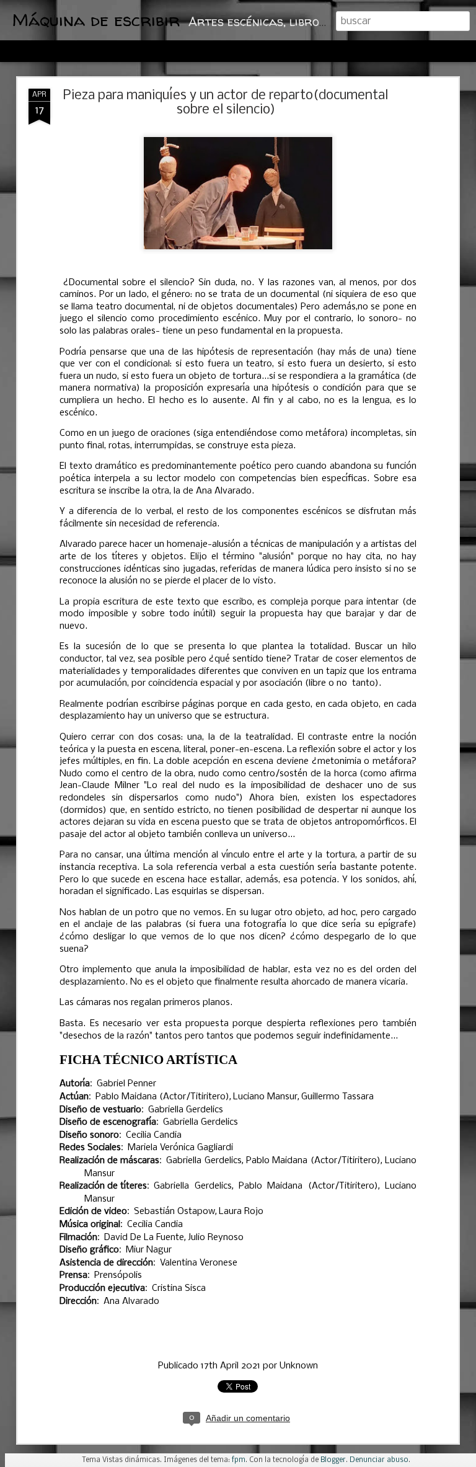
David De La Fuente (144, 1238)
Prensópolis (118, 1275)
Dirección (78, 1301)
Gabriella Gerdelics (185, 1110)
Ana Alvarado (131, 1301)
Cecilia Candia (154, 1135)
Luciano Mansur (265, 1097)
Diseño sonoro (89, 1135)
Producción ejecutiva (102, 1288)
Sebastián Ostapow (174, 1212)
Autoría (75, 1084)
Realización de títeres (103, 1186)
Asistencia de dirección (106, 1263)
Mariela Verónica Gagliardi (180, 1148)
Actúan (74, 1097)
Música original (90, 1225)
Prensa (73, 1275)
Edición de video (93, 1212)
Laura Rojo (241, 1212)
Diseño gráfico (89, 1250)
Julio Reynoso (216, 1238)
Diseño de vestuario (100, 1110)
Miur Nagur (149, 1250)
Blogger (333, 1460)
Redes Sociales (90, 1148)
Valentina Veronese (198, 1263)
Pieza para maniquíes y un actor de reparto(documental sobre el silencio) (225, 103)
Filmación (78, 1238)
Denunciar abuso (379, 1460)
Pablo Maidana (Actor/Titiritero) (162, 1097)
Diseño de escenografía (108, 1122)
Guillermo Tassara (337, 1097)
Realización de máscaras (109, 1161)
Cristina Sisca (179, 1288)
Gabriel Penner (126, 1084)
